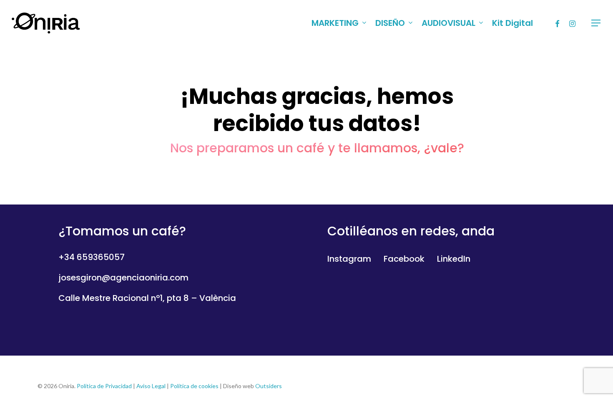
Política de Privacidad (104, 385)
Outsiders (268, 385)
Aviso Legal (151, 385)
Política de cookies (194, 385)
